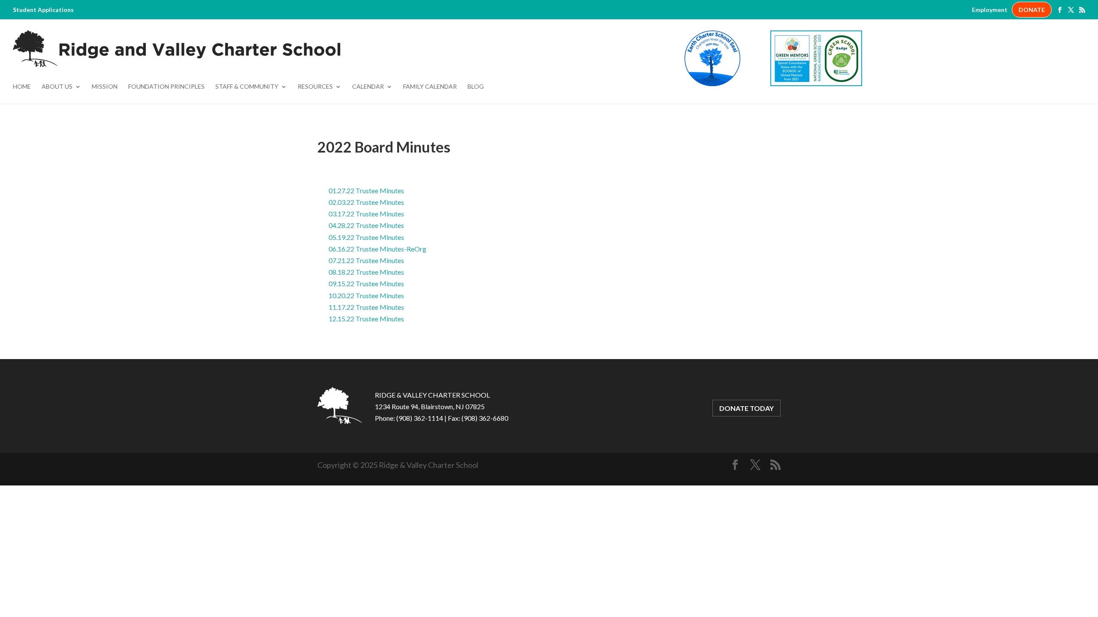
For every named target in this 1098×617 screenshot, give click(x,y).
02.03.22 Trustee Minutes (366, 202)
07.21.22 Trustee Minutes (366, 260)
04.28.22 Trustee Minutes (366, 225)
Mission (105, 87)
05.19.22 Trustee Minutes (366, 237)
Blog (476, 87)
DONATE (1032, 9)
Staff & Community (246, 87)
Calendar (368, 87)
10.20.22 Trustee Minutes (366, 295)
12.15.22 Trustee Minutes (366, 318)
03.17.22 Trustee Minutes (366, 214)
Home (22, 87)
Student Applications (43, 10)
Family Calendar (430, 87)
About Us (57, 87)
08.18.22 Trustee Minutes (366, 272)
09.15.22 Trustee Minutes (366, 283)
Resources (315, 87)
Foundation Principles (166, 87)
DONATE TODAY (746, 408)
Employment (990, 10)
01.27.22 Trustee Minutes (366, 190)
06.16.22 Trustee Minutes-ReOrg (377, 249)
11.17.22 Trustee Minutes (366, 307)
